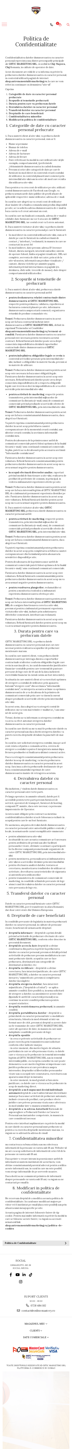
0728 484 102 (38, 1305)
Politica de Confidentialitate (20, 1243)
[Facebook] (11, 1275)
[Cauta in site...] (68, 24)
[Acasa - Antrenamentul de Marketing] (36, 10)
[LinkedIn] (24, 1275)
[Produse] (5, 25)
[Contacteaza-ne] (51, 24)
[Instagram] (21, 1282)
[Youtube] (17, 1275)
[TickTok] (31, 1275)
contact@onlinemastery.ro (38, 1310)
